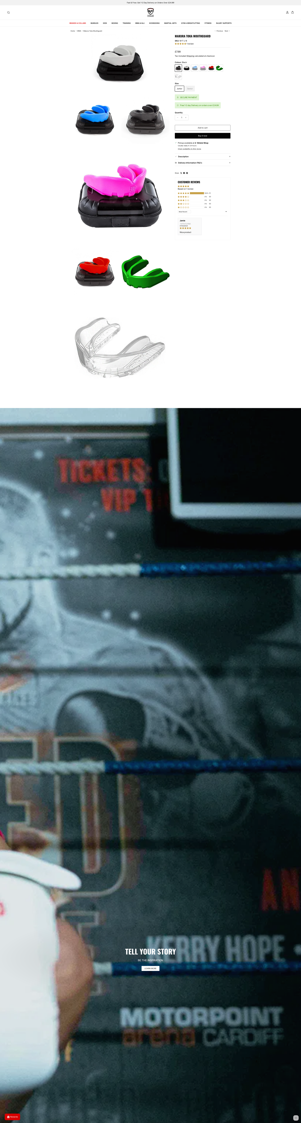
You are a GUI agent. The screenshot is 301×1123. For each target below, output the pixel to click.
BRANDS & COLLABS (77, 23)
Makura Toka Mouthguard (92, 31)
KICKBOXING (154, 23)
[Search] (8, 12)
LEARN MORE (150, 968)
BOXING (115, 23)
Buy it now (202, 136)
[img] (190, 228)
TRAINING (127, 23)
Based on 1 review (185, 189)
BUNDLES (94, 23)
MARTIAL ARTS (170, 23)
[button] (181, 43)
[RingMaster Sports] (150, 12)
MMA (79, 31)
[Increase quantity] (186, 117)
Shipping (190, 56)
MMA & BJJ (140, 23)
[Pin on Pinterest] (187, 173)
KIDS (105, 23)
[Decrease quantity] (177, 117)
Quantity (179, 112)
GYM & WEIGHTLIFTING (190, 23)
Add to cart (203, 128)
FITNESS (208, 23)
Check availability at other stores (189, 149)
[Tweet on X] (181, 173)
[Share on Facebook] (184, 173)
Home (73, 31)
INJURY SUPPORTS (224, 23)
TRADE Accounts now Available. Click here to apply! (150, 3)
